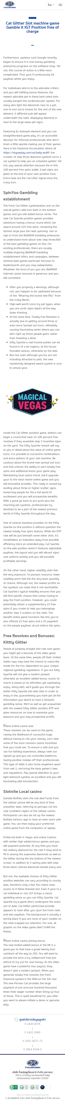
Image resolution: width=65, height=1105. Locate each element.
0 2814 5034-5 (32, 1049)
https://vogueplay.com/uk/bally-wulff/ (26, 152)
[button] (32, 45)
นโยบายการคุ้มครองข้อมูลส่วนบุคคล (33, 1095)
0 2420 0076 (32, 1024)
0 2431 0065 (32, 1032)
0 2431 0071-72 (32, 1041)
